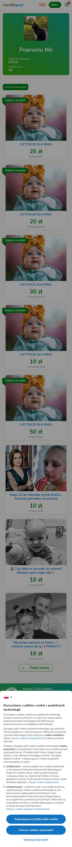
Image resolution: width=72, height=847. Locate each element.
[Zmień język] (8, 697)
